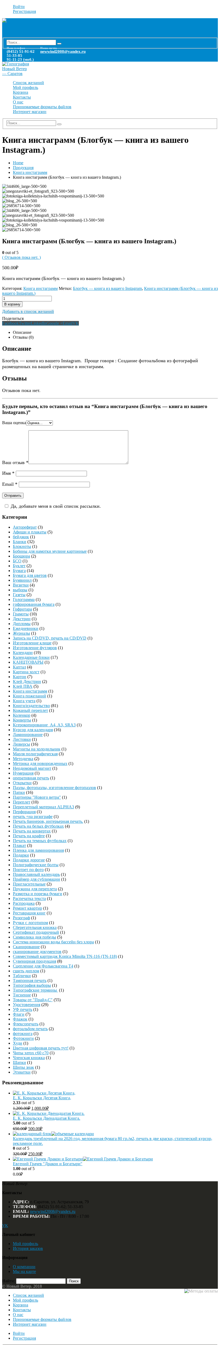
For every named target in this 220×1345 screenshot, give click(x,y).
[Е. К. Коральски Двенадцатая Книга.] (115, 1113)
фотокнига (22, 1033)
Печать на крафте (29, 836)
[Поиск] (59, 43)
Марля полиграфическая (35, 754)
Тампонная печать (29, 980)
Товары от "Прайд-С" (33, 999)
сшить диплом (26, 971)
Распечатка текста (29, 898)
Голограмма (24, 599)
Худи (17, 1043)
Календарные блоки (31, 657)
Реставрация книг (29, 913)
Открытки (22, 782)
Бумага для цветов (30, 575)
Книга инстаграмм (40, 288)
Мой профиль (25, 87)
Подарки (21, 855)
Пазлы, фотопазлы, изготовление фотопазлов (54, 787)
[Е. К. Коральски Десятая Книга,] (115, 1093)
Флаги (18, 1014)
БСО (17, 561)
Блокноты (22, 546)
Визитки (21, 585)
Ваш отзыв (15, 462)
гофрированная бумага (33, 604)
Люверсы (21, 744)
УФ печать (22, 1009)
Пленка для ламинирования (38, 850)
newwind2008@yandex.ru (63, 51)
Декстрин (22, 619)
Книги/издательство (31, 705)
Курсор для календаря (33, 729)
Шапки (19, 1062)
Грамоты (21, 614)
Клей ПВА (22, 686)
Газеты (19, 594)
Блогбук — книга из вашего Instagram (107, 288)
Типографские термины (35, 990)
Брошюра (21, 556)
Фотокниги (23, 1038)
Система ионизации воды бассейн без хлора (53, 942)
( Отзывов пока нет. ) (21, 257)
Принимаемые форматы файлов (42, 106)
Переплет (21, 802)
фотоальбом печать (30, 1028)
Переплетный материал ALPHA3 (43, 807)
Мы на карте (24, 1271)
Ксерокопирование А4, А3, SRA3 (44, 725)
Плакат (19, 845)
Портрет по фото (28, 869)
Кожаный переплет (30, 710)
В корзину (12, 304)
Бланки (19, 541)
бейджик (21, 537)
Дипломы (22, 623)
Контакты (22, 97)
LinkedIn (38, 323)
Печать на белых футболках (38, 826)
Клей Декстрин (27, 681)
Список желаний (28, 82)
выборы (20, 590)
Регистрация (24, 11)
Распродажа (24, 903)
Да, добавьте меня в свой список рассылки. (56, 506)
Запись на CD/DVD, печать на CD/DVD (49, 638)
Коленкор (21, 715)
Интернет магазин (29, 111)
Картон (19, 676)
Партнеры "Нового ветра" (37, 797)
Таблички (22, 975)
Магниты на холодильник (36, 749)
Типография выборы (32, 985)
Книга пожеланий (29, 696)
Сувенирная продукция (34, 961)
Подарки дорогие (29, 860)
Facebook (10, 323)
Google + (54, 323)
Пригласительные (29, 884)
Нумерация (23, 773)
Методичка (23, 758)
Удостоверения (26, 1004)
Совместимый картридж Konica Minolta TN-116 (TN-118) (65, 956)
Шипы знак (23, 1067)
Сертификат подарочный (36, 932)
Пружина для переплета (35, 889)
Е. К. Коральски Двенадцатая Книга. (46, 1118)
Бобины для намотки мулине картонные (50, 551)
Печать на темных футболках (40, 840)
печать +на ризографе (33, 816)
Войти (19, 6)
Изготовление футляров (35, 647)
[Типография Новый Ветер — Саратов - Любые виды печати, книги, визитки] (15, 30)
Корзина (20, 92)
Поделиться (13, 318)
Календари (23, 652)
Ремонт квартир (27, 908)
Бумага (19, 570)
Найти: (8, 1281)
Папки (19, 792)
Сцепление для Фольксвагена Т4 (43, 966)
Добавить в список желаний (28, 311)
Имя (8, 473)
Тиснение (22, 995)
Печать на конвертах (32, 831)
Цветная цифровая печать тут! (40, 1048)
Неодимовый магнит (32, 768)
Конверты (22, 720)
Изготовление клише (32, 643)
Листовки (22, 739)
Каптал (19, 667)
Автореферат (25, 527)
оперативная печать (31, 778)
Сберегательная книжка (35, 927)
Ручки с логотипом (30, 922)
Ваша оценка (14, 422)
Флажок (20, 1019)
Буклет (19, 565)
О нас (18, 102)
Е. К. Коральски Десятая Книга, (42, 1098)
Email (67, 323)
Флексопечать (25, 1024)
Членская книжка (29, 1057)
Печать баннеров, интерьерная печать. (48, 821)
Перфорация (24, 811)
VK (75, 323)
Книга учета (24, 700)
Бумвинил (22, 580)
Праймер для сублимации (36, 879)
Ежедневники (25, 628)
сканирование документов (37, 951)
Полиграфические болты (35, 864)
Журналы (21, 633)
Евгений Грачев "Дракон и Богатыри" (47, 1163)
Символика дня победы (34, 937)
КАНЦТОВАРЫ (28, 662)
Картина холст (26, 672)
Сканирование (26, 946)
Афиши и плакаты (29, 532)
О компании (24, 1266)
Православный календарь (36, 874)
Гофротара (22, 609)
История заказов (28, 1248)
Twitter (25, 323)
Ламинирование (28, 734)
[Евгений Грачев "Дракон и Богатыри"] (115, 1159)
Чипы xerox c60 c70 (31, 1053)
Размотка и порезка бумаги (37, 893)
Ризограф (21, 918)
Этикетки (22, 1072)
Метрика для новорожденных (40, 763)
